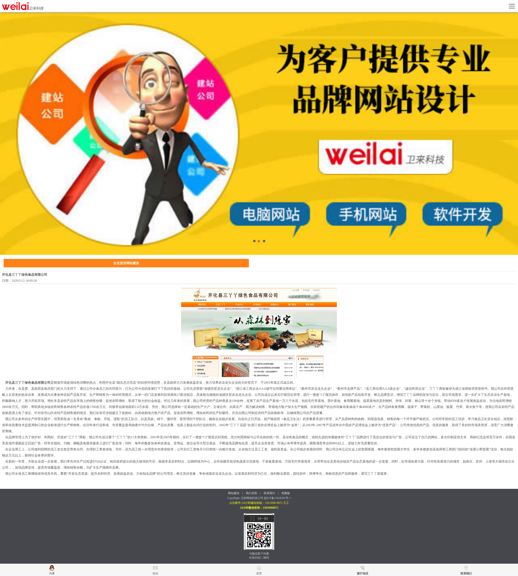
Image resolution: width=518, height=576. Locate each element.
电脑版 (285, 493)
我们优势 (251, 493)
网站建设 (233, 493)
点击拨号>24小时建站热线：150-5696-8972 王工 (259, 502)
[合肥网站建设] (23, 9)
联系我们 (269, 493)
